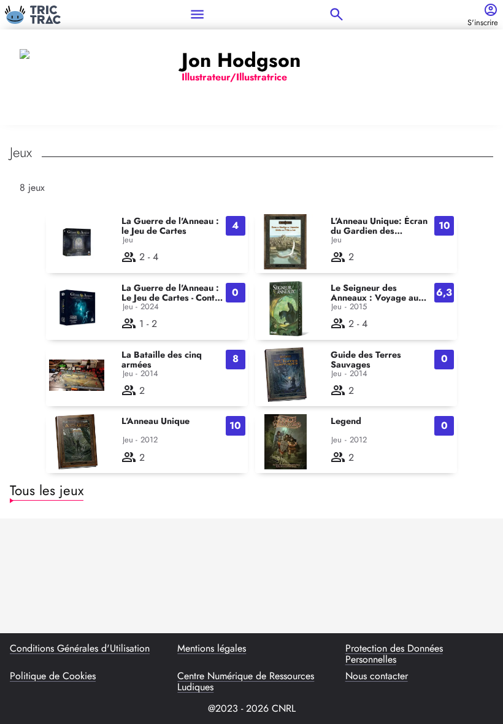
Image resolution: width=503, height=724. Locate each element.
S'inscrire (482, 23)
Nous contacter (376, 677)
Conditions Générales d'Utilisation (80, 649)
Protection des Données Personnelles (394, 654)
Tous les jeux (46, 490)
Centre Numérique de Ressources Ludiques (245, 682)
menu (197, 14)
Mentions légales (211, 649)
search (336, 14)
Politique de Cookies (53, 677)
